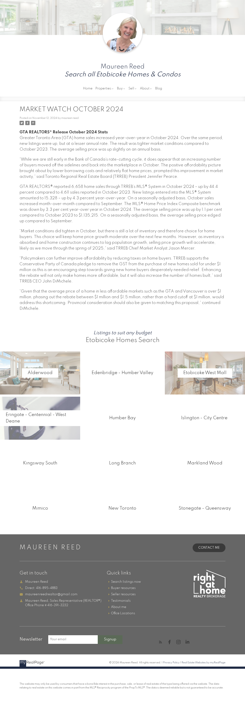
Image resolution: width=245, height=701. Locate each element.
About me (118, 607)
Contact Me (209, 547)
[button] (160, 642)
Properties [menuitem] (103, 88)
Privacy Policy (171, 662)
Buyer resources (123, 588)
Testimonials (121, 600)
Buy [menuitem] (120, 88)
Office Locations (123, 613)
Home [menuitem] (88, 88)
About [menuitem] (144, 88)
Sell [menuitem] (131, 88)
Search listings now (126, 581)
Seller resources (123, 594)
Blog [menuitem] (158, 88)
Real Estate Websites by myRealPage (203, 662)
